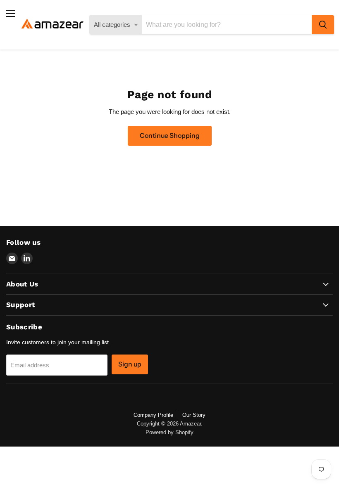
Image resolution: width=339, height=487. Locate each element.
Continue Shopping (170, 135)
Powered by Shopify (169, 432)
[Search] (323, 24)
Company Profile (153, 415)
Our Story (193, 415)
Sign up (129, 364)
